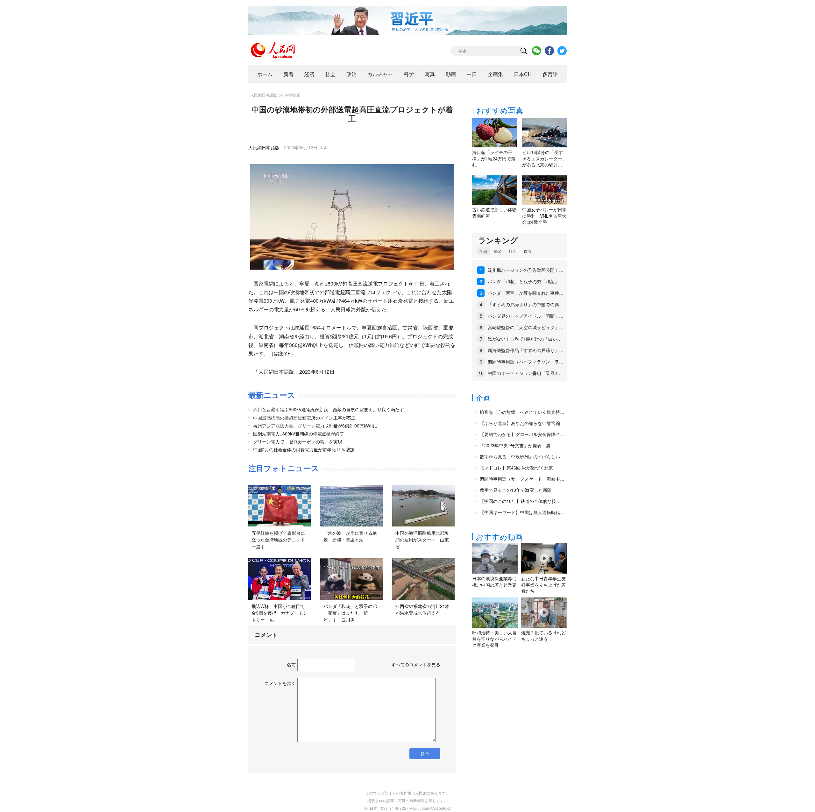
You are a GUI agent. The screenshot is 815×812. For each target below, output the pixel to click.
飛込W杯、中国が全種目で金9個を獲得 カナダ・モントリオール (280, 613)
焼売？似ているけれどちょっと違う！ (543, 635)
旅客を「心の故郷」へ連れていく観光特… (522, 412)
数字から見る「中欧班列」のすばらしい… (522, 456)
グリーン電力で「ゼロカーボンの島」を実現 (297, 441)
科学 (409, 74)
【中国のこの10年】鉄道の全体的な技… (520, 501)
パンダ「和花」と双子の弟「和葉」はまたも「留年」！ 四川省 (350, 613)
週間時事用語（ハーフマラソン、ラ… (525, 361)
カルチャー (380, 74)
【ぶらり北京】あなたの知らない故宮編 (520, 423)
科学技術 (293, 94)
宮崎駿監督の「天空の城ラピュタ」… (525, 327)
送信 (425, 754)
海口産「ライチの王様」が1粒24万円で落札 (493, 158)
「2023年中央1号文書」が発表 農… (517, 445)
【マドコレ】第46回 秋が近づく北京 (516, 467)
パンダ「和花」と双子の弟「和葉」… (525, 281)
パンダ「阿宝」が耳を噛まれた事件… (525, 293)
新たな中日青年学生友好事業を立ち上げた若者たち (543, 584)
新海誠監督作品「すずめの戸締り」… (525, 350)
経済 (309, 74)
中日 (472, 74)
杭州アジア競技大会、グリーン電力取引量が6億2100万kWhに (315, 425)
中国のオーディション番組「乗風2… (525, 373)
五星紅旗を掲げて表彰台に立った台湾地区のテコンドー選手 (278, 540)
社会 (330, 74)
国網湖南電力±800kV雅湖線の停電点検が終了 (298, 433)
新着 (288, 74)
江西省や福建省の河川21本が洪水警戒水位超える (422, 609)
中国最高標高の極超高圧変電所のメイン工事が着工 (304, 417)
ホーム (265, 74)
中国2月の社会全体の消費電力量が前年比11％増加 (303, 449)
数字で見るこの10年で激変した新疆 (516, 490)
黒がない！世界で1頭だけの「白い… (525, 338)
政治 (351, 74)
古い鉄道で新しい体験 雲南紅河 (496, 212)
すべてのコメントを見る (415, 664)
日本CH (523, 74)
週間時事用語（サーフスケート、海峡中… (522, 479)
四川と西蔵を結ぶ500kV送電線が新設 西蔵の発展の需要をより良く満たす (328, 409)
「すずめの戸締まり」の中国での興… (525, 304)
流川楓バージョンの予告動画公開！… (525, 270)
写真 (430, 74)
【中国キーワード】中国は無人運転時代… (522, 512)
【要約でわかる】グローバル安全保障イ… (522, 434)
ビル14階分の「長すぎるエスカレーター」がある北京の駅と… (544, 158)
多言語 (550, 74)
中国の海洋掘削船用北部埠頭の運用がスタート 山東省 (422, 540)
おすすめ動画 (499, 536)
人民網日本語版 (263, 94)
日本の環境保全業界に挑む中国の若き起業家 (494, 581)
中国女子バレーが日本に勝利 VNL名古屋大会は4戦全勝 (544, 215)
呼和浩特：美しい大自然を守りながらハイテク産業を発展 (494, 638)
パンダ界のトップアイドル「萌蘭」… (525, 316)
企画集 (495, 74)
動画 (451, 74)
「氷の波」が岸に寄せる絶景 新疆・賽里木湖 (350, 536)
